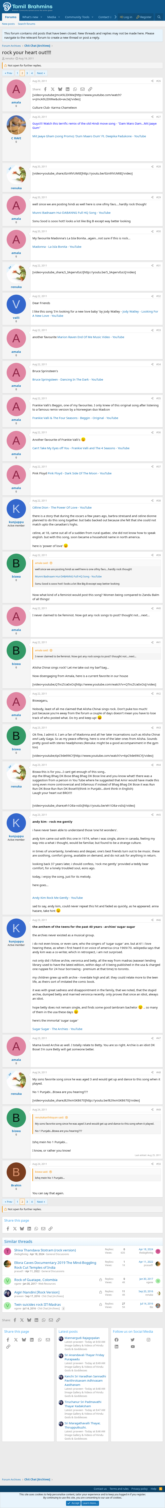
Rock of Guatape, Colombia (36, 1279)
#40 (158, 608)
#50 (158, 1164)
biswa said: (41, 1172)
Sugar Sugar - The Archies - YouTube (57, 1029)
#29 (158, 197)
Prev (9, 73)
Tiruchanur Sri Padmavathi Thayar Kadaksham (83, 1404)
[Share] (152, 81)
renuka (9, 58)
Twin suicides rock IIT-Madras (37, 1304)
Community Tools (77, 17)
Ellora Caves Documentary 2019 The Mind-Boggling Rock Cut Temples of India (55, 1265)
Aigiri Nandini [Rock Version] (37, 1292)
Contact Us (105, 17)
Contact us (100, 1488)
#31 (158, 265)
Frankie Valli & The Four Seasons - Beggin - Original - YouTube (75, 418)
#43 (158, 727)
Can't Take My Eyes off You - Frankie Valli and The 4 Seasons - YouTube (80, 448)
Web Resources (47, 1283)
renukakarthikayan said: (49, 1117)
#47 (158, 1038)
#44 (158, 765)
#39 (158, 555)
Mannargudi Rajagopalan (82, 1338)
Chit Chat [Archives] (53, 1296)
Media (51, 17)
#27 (158, 117)
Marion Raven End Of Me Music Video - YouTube (90, 337)
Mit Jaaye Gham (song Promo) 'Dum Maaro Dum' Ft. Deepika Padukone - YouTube (89, 136)
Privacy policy (139, 1488)
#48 (158, 1072)
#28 (158, 166)
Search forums (26, 24)
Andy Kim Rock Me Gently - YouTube (57, 898)
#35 (158, 398)
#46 (158, 920)
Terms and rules (119, 1488)
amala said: (41, 563)
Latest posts (68, 1331)
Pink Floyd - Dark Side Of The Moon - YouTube (79, 473)
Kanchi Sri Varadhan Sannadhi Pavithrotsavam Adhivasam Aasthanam (85, 1380)
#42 (158, 693)
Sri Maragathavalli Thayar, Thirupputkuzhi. (82, 1425)
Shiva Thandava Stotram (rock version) (45, 1250)
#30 (158, 231)
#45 (158, 814)
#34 (158, 364)
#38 (158, 500)
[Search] (159, 17)
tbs (151, 1307)
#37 (158, 466)
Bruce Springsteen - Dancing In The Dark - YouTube (67, 379)
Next (40, 73)
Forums (10, 17)
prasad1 (19, 1271)
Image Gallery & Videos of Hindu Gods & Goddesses (84, 1347)
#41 (158, 642)
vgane (17, 1283)
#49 (158, 1109)
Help (153, 1488)
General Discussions (57, 1254)
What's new (30, 17)
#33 (158, 330)
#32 (158, 296)
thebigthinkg (21, 1254)
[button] (41, 17)
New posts (8, 24)
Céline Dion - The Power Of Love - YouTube (62, 507)
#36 (158, 432)
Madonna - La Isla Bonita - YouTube (56, 247)
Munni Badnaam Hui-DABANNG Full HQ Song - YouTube (71, 213)
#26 (158, 81)
